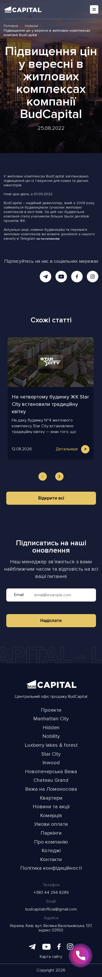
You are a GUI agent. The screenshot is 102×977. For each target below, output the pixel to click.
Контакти (51, 859)
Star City (51, 754)
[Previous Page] (42, 476)
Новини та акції (51, 807)
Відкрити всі (51, 498)
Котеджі (51, 851)
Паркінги (51, 833)
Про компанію (51, 842)
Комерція (51, 815)
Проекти (51, 710)
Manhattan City (51, 719)
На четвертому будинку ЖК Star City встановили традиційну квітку (50, 404)
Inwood (51, 763)
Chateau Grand (51, 780)
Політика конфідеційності (51, 868)
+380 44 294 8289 (51, 892)
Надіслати (51, 620)
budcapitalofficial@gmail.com (51, 909)
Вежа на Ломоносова (51, 789)
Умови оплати (51, 824)
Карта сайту (51, 956)
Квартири (51, 798)
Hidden (51, 728)
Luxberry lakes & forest (51, 745)
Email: (19, 595)
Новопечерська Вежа (51, 772)
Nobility (51, 736)
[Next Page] (59, 476)
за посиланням (48, 239)
